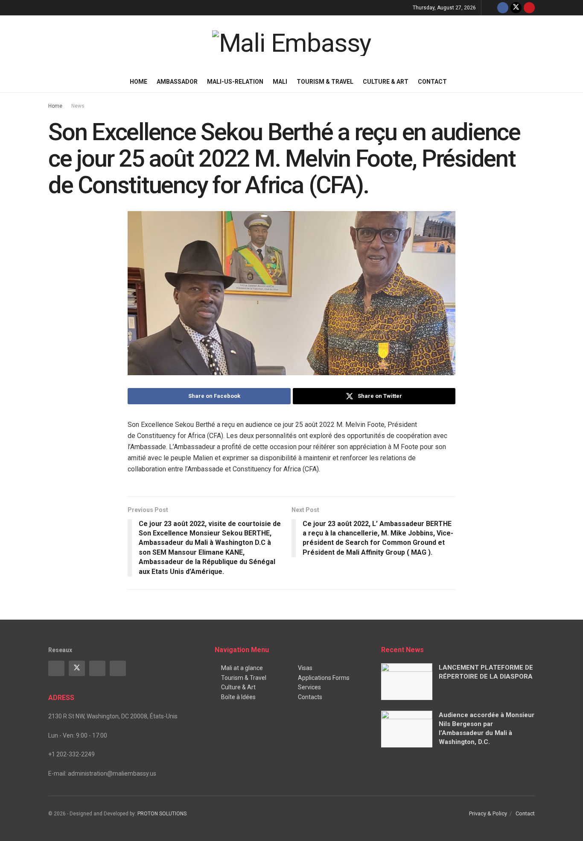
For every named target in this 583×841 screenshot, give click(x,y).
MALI (280, 81)
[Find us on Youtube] (529, 7)
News (78, 106)
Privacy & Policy (488, 813)
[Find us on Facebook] (502, 7)
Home (138, 81)
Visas (305, 668)
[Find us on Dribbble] (118, 668)
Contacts (310, 697)
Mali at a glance (242, 668)
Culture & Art (385, 81)
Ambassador (177, 81)
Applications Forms (324, 677)
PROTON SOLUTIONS (162, 814)
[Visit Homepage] (291, 43)
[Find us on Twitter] (516, 7)
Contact (432, 81)
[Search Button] (531, 81)
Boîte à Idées (238, 697)
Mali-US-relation (235, 81)
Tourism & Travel (325, 81)
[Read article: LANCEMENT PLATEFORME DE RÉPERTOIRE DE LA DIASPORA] (406, 681)
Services (309, 687)
